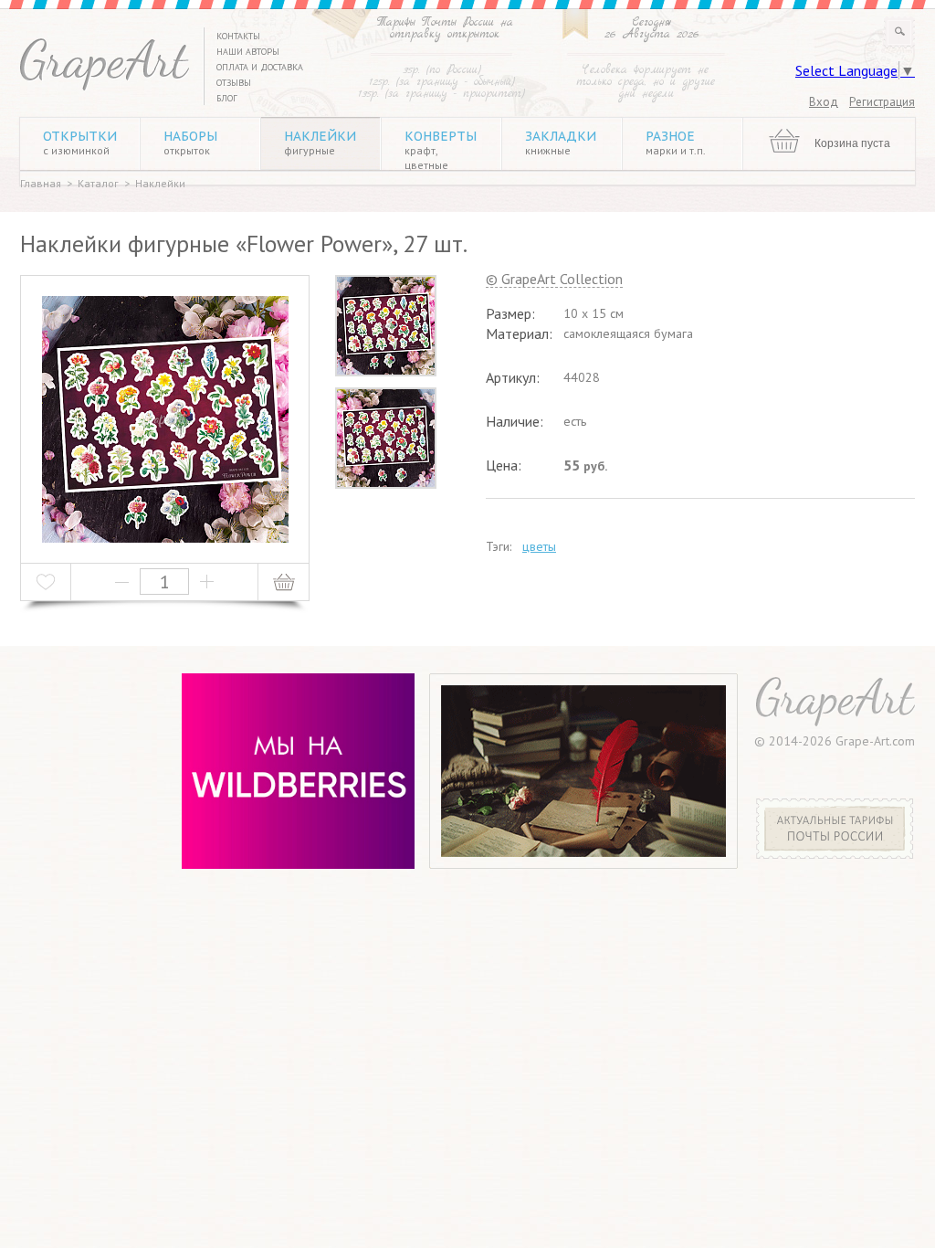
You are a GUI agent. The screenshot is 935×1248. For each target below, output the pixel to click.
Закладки (560, 142)
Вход (823, 102)
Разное (676, 142)
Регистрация (882, 102)
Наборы (190, 142)
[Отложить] (46, 582)
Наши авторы (247, 52)
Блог (226, 98)
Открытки (80, 142)
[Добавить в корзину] (283, 582)
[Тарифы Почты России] (835, 854)
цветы (539, 546)
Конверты (440, 150)
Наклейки (320, 142)
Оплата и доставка (259, 67)
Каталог (98, 183)
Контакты (238, 36)
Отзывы (233, 83)
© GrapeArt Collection (554, 279)
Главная (40, 183)
